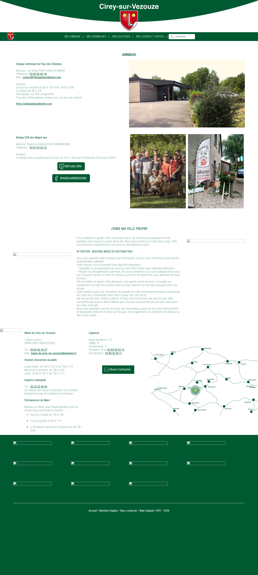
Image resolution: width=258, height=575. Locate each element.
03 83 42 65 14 (115, 349)
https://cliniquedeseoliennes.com (34, 103)
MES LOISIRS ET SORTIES (150, 36)
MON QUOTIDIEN (121, 36)
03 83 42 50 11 (113, 353)
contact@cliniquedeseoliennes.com (41, 77)
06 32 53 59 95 (38, 386)
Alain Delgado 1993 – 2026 (154, 510)
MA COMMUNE (72, 36)
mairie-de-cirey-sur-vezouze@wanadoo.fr (53, 353)
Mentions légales (108, 510)
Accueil (93, 510)
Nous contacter (128, 510)
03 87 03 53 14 (38, 147)
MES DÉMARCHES (96, 36)
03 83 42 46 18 (38, 74)
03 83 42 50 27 (38, 349)
